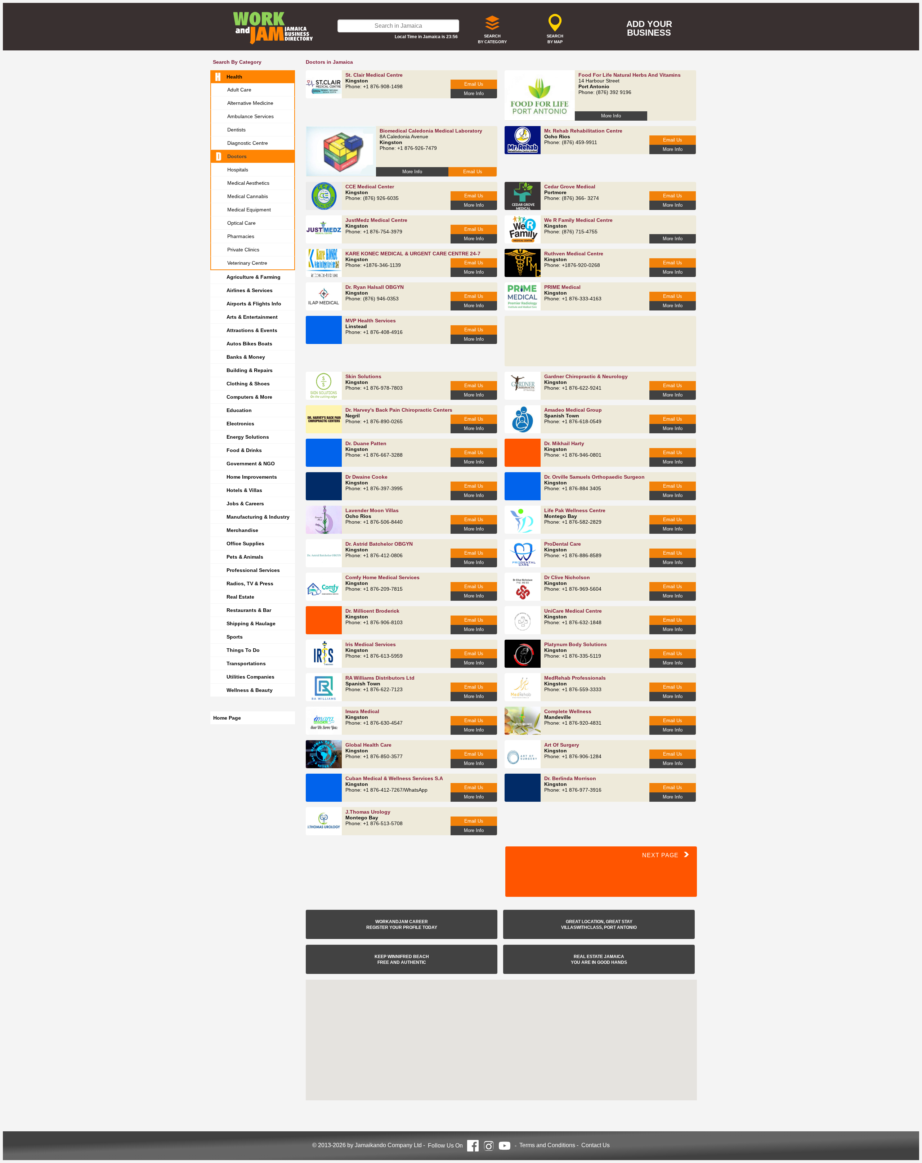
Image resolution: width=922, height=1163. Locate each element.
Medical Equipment (249, 210)
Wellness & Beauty (250, 690)
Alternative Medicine (250, 103)
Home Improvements (252, 477)
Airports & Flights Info (254, 304)
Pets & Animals (245, 557)
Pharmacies (240, 236)
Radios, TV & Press (250, 583)
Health (234, 77)
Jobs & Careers (245, 503)
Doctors (237, 156)
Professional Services (253, 570)
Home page (227, 718)
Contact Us (595, 1145)
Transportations (246, 663)
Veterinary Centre (247, 263)
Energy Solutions (248, 437)
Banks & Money (246, 357)
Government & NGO (251, 463)
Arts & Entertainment (252, 317)
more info (474, 93)
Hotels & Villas (244, 490)
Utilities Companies (250, 677)
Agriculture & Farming (254, 277)
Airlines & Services (250, 290)
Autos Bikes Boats (249, 343)
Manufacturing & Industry (258, 517)
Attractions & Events (252, 330)
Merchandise (242, 530)
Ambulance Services (250, 116)
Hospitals (237, 170)
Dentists (236, 130)
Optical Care (241, 223)
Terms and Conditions (547, 1145)
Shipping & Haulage (251, 623)
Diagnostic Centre (247, 143)
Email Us (473, 84)
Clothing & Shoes (248, 383)
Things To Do (243, 650)
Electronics (240, 423)
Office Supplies (245, 543)
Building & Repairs (250, 370)
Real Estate (240, 597)
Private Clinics (243, 249)
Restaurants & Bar (249, 610)
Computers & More (249, 397)
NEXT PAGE (663, 855)
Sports (235, 637)
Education (239, 410)
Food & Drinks (244, 450)
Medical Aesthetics (248, 183)
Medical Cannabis (247, 196)
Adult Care (239, 90)
